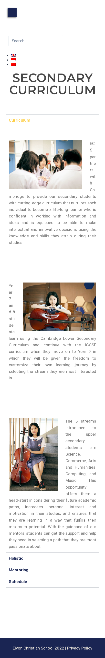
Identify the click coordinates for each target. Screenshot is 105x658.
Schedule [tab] (18, 581)
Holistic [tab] (16, 558)
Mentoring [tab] (18, 569)
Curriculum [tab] (19, 120)
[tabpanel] (52, 339)
